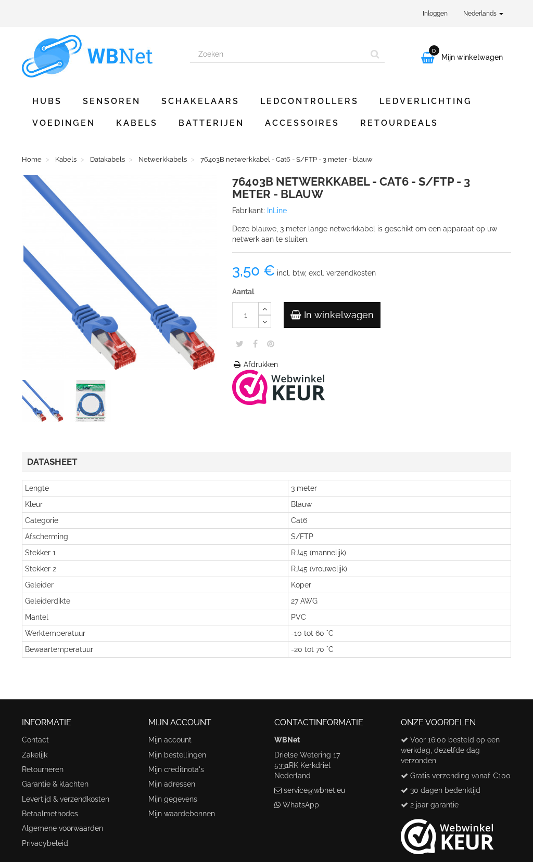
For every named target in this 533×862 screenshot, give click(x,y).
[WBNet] (98, 56)
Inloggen (435, 13)
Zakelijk (34, 755)
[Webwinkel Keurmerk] (278, 387)
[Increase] (264, 308)
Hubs (47, 101)
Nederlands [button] (480, 13)
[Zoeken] (375, 54)
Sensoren (112, 101)
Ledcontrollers (309, 101)
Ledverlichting (425, 101)
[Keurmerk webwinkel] (447, 832)
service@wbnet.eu (314, 790)
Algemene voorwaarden (62, 828)
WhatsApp (301, 805)
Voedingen (63, 123)
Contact (35, 740)
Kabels (137, 123)
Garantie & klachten (55, 784)
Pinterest (270, 343)
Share (255, 343)
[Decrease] (264, 321)
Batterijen (211, 123)
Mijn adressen (171, 784)
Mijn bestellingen (177, 755)
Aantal (243, 292)
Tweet (239, 343)
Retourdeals (399, 123)
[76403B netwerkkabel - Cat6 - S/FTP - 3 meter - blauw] (45, 403)
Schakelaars (200, 101)
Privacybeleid (45, 843)
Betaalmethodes (50, 813)
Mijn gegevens (172, 799)
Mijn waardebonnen (181, 813)
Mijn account (170, 740)
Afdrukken (260, 364)
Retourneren (43, 769)
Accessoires (302, 123)
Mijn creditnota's (176, 769)
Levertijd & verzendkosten (65, 799)
